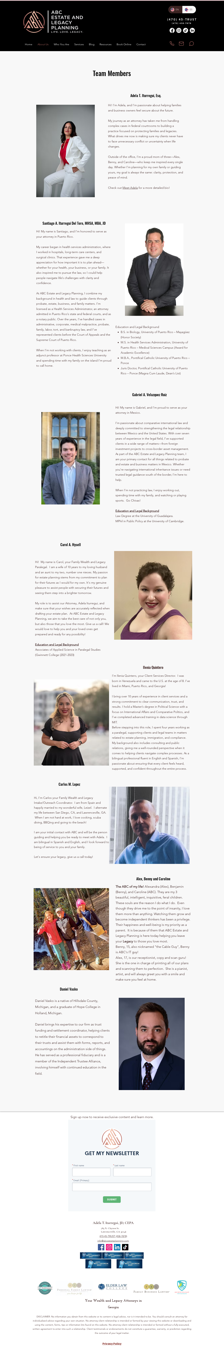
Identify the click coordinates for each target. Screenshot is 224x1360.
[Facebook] (172, 30)
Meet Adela (130, 188)
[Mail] (181, 43)
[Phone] (172, 43)
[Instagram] (178, 30)
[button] (79, 44)
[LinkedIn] (192, 30)
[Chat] (191, 43)
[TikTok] (185, 30)
